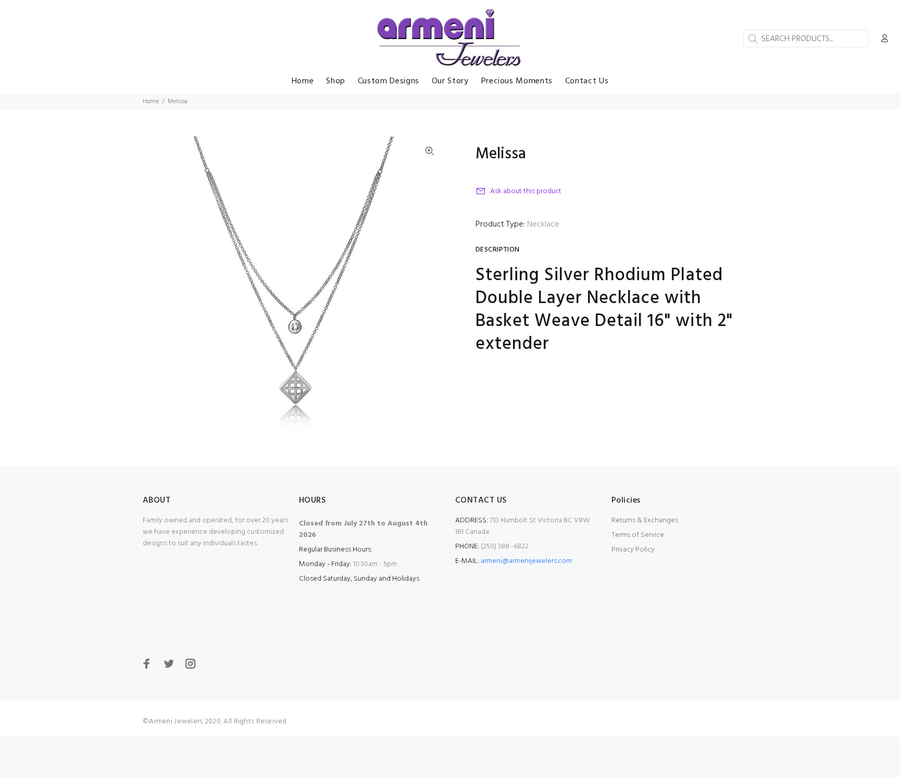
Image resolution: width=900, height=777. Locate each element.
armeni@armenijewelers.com (526, 561)
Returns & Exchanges (644, 521)
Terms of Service (637, 535)
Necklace (543, 224)
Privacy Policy (633, 550)
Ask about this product (525, 191)
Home (151, 101)
